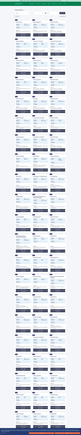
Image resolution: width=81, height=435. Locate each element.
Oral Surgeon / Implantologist (40, 176)
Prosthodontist (53, 176)
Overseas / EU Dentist (38, 41)
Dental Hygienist (37, 22)
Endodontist (18, 176)
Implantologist (19, 196)
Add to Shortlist (23, 35)
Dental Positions (32, 3)
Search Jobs (62, 13)
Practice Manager (20, 156)
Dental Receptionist (20, 375)
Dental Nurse (19, 22)
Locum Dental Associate (55, 41)
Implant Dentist (36, 236)
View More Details (23, 34)
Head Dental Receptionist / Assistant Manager (39, 197)
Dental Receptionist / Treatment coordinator (21, 236)
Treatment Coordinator (38, 337)
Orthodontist (36, 156)
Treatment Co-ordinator (38, 137)
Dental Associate (20, 60)
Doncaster (35, 98)
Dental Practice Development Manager (57, 277)
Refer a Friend (44, 3)
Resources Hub (54, 3)
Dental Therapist (54, 22)
